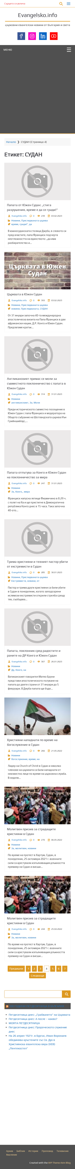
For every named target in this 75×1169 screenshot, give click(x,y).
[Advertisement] (37, 94)
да (30, 224)
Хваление (11, 1154)
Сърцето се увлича (14, 3)
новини (15, 308)
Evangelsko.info (37, 15)
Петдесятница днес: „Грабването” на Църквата (39, 1014)
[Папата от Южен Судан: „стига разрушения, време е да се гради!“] (37, 181)
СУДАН (44, 308)
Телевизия (63, 1151)
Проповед (47, 1151)
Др (12, 669)
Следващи (37, 975)
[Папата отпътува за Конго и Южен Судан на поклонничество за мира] (37, 449)
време (14, 224)
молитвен (21, 848)
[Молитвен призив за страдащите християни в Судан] (37, 805)
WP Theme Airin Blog (59, 1162)
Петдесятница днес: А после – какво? (33, 1019)
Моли (37, 402)
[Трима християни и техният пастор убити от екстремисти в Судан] (37, 538)
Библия (21, 1151)
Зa (31, 402)
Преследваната (30, 308)
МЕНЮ (7, 49)
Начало (11, 142)
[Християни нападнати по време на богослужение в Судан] (37, 716)
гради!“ (24, 224)
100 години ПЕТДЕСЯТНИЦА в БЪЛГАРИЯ (36, 1006)
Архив (9, 1151)
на (24, 669)
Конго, (19, 491)
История (33, 1151)
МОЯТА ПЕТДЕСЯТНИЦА (24, 1023)
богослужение (19, 759)
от (38, 580)
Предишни (16, 968)
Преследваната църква (34, 220)
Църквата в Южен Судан (24, 294)
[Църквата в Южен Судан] (37, 270)
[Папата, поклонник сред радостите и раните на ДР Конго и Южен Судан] (37, 627)
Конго (19, 669)
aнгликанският (19, 402)
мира (27, 491)
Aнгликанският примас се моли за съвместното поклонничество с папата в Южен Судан (36, 383)
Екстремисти (18, 580)
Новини (15, 220)
